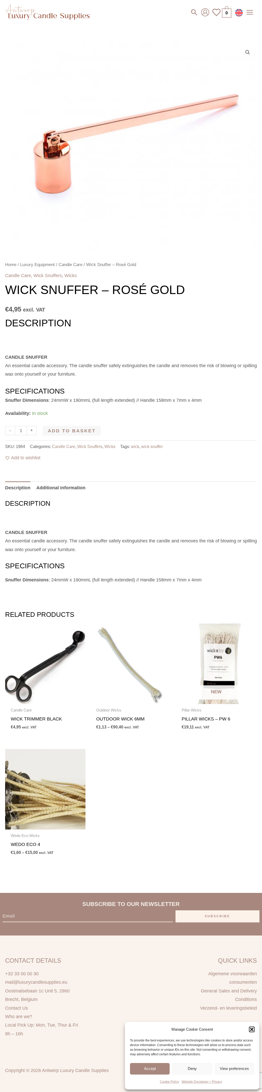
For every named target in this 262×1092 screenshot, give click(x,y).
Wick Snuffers (48, 275)
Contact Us (16, 1008)
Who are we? (18, 1016)
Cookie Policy (169, 1082)
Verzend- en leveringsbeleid (228, 1008)
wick (135, 446)
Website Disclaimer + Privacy (202, 1082)
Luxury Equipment (37, 264)
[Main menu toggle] (250, 12)
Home (10, 264)
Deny (192, 1068)
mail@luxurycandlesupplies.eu (36, 982)
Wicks (70, 275)
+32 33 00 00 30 (22, 973)
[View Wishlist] (216, 15)
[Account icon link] (205, 12)
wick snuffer (152, 446)
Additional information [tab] (60, 487)
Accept (150, 1068)
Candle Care (70, 264)
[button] (251, 1029)
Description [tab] (17, 487)
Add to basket (72, 430)
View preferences (234, 1068)
